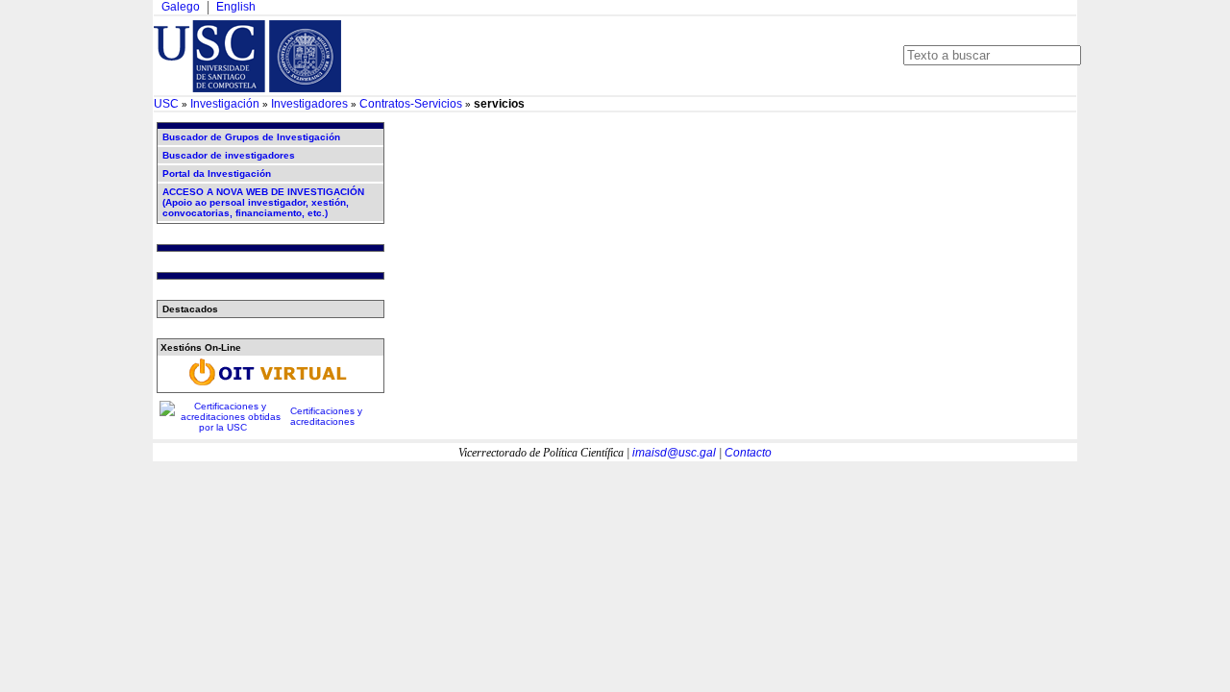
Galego (180, 6)
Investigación (224, 104)
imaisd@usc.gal (674, 452)
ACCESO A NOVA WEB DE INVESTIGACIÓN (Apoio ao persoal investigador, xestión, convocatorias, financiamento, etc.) (263, 202)
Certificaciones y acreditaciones (326, 416)
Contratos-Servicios (410, 104)
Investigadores (309, 104)
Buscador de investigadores (228, 155)
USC (166, 104)
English (236, 6)
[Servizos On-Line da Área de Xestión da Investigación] (270, 386)
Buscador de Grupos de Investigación (251, 137)
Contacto (748, 452)
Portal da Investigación (216, 173)
